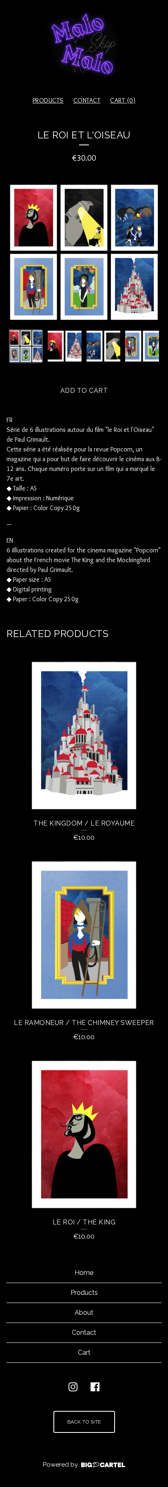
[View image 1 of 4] (26, 346)
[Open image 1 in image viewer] (84, 252)
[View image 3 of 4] (103, 346)
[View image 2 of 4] (65, 346)
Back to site (84, 1422)
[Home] (84, 44)
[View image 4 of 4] (142, 346)
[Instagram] (73, 1387)
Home (84, 1273)
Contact (87, 100)
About (84, 1312)
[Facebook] (95, 1387)
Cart (84, 1352)
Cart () (122, 100)
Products (48, 100)
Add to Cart (84, 390)
